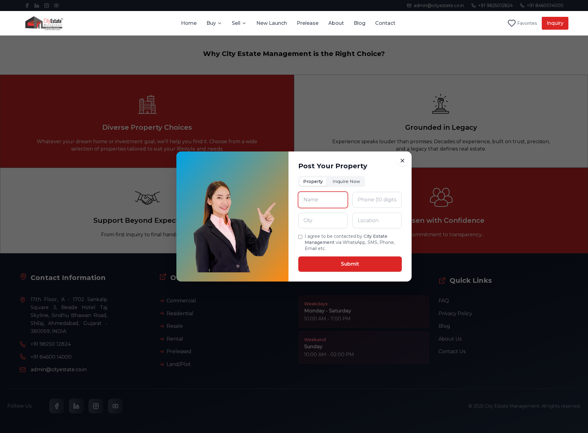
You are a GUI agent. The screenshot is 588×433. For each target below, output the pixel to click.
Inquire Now (346, 181)
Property (313, 181)
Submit (350, 264)
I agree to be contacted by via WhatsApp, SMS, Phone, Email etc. (350, 242)
